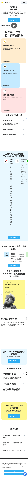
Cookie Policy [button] (9, 466)
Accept (14, 471)
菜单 (24, 2)
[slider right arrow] (26, 294)
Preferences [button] (9, 467)
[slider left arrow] (1, 294)
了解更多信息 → (6, 61)
